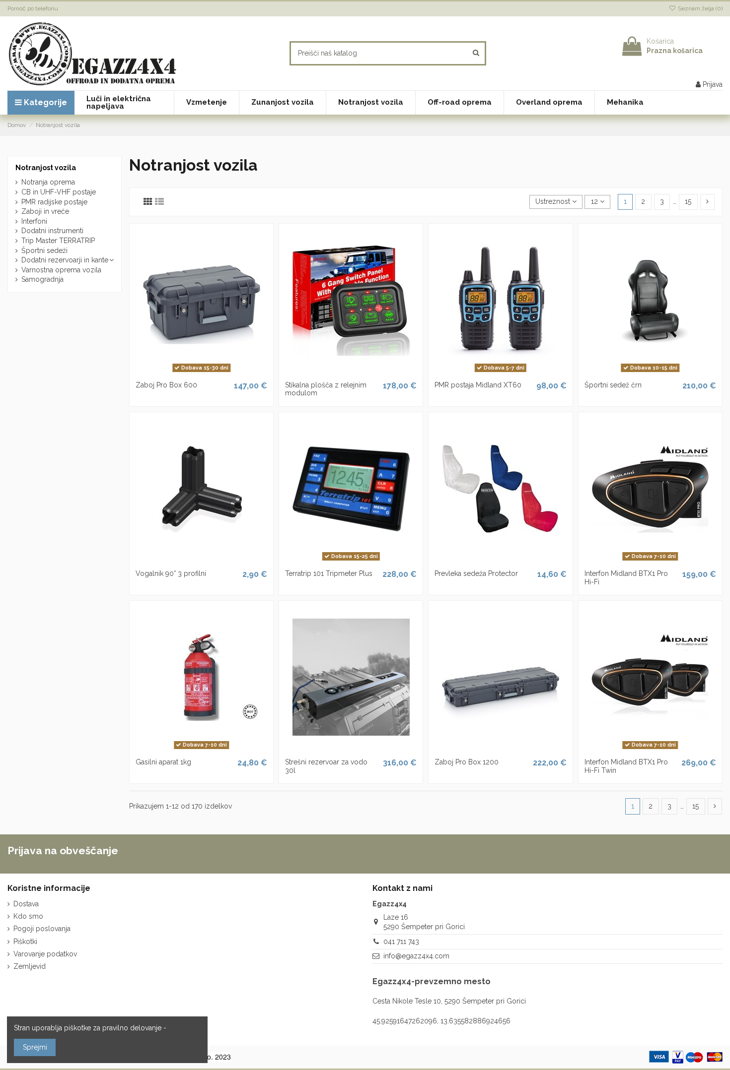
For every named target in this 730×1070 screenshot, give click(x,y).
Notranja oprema (48, 182)
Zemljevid (29, 966)
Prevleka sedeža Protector (476, 573)
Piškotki (25, 941)
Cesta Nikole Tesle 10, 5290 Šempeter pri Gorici (449, 1001)
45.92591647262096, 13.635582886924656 (441, 1021)
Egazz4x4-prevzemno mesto (431, 981)
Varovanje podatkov (45, 954)
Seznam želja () (699, 8)
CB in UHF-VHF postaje (58, 192)
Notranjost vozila (45, 168)
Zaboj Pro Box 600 (166, 385)
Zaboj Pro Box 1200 (467, 762)
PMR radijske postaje (54, 202)
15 (688, 201)
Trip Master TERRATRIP (58, 241)
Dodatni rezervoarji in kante (64, 260)
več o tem (184, 1028)
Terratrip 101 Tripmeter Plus (328, 573)
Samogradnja (42, 279)
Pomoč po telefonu (32, 8)
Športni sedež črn (613, 385)
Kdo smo (28, 916)
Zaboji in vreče (45, 211)
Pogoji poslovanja (42, 929)
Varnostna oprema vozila (61, 270)
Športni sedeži (44, 250)
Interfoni (34, 221)
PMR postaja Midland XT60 (478, 385)
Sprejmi (35, 1047)
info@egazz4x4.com (416, 956)
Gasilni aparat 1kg (163, 762)
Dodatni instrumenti (52, 231)
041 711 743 (401, 941)
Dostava (26, 904)
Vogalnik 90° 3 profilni (171, 573)
